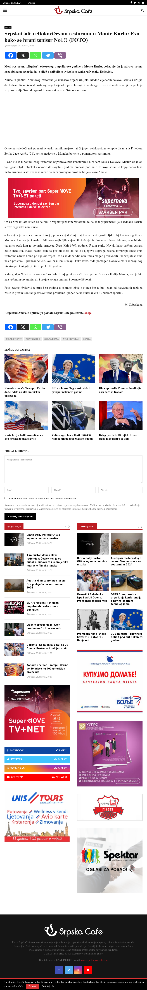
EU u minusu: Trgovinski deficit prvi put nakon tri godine (71, 390)
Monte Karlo (33, 339)
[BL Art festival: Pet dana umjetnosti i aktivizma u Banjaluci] (14, 607)
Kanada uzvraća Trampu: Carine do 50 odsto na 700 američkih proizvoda (24, 392)
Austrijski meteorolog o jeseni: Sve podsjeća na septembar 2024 (46, 584)
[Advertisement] (73, 121)
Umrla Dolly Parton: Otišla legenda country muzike (43, 536)
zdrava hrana (51, 339)
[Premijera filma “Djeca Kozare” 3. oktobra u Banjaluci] (93, 619)
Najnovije (14, 526)
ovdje (88, 312)
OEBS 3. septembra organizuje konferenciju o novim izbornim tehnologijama (126, 599)
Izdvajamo (87, 526)
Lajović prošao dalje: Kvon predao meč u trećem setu (44, 626)
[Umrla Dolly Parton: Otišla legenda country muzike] (14, 539)
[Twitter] (69, 970)
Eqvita (87, 339)
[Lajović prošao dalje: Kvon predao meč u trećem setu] (14, 629)
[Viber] (60, 55)
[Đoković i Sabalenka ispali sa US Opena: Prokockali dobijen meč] (14, 649)
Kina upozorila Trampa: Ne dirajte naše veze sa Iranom (120, 390)
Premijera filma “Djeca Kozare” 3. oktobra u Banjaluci (91, 637)
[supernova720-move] (73, 216)
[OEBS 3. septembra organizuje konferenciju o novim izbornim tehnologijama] (127, 580)
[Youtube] (88, 970)
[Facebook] (10, 55)
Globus (8, 27)
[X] (23, 55)
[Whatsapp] (35, 55)
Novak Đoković (14, 339)
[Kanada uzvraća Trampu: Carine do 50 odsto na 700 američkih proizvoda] (14, 669)
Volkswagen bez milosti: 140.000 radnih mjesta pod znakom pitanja (72, 437)
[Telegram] (48, 55)
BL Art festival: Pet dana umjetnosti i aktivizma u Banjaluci (43, 606)
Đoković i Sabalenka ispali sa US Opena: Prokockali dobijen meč (47, 646)
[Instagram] (78, 970)
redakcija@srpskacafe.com (94, 960)
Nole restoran (71, 339)
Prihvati (33, 986)
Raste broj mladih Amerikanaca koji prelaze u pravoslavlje (24, 437)
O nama (31, 2)
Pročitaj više (48, 986)
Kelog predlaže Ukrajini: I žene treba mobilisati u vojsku (118, 437)
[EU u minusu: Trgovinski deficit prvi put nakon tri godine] (127, 619)
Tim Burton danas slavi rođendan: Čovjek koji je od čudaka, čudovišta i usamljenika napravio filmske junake (47, 560)
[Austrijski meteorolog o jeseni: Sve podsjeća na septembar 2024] (14, 585)
